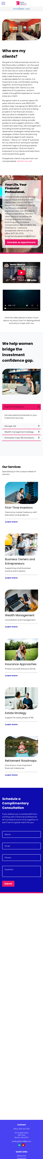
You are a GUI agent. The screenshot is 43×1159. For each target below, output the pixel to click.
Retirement (21, 1156)
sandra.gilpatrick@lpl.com (21, 1141)
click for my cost (24, 161)
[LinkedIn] (19, 1144)
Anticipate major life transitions (19, 438)
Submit (8, 883)
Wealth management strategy (19, 432)
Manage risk (10, 426)
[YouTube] (23, 1144)
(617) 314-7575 (24, 1129)
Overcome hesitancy (14, 407)
